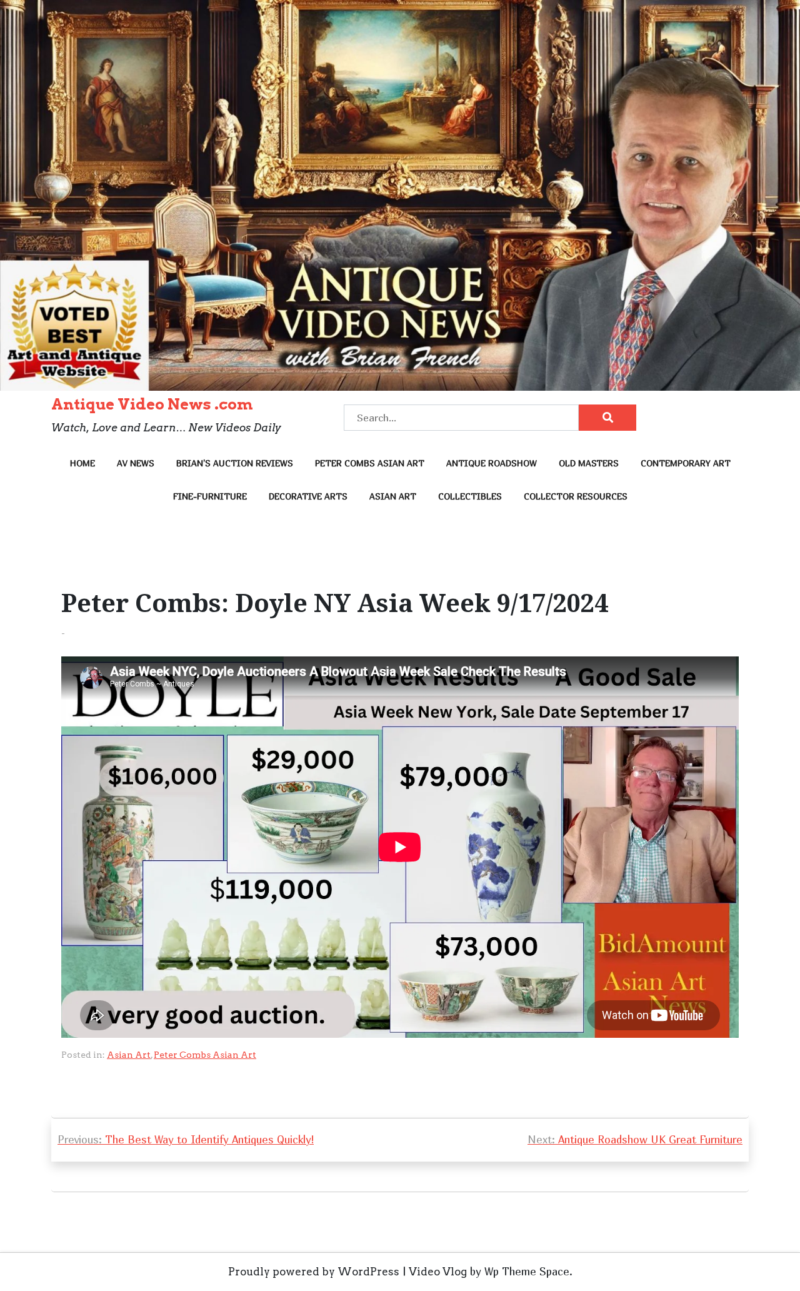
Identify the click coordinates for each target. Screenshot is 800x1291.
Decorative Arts (308, 496)
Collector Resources (576, 496)
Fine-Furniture (210, 496)
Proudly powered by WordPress (313, 1271)
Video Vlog (438, 1271)
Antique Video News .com (152, 404)
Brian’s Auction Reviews (234, 463)
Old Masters (589, 463)
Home (82, 463)
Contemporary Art (686, 463)
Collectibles (470, 496)
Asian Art (392, 496)
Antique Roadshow (491, 463)
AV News (135, 463)
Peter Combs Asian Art (369, 463)
